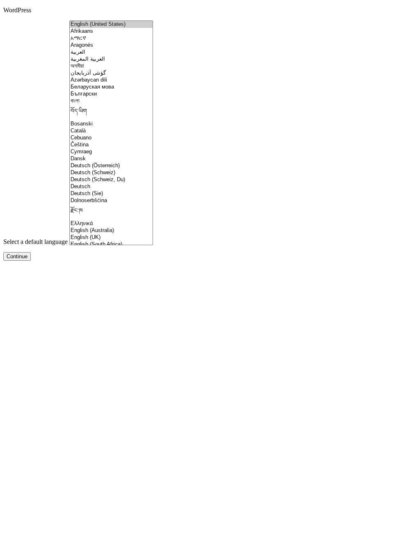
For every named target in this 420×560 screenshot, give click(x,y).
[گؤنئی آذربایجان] (111, 73)
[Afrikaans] (111, 31)
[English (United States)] (111, 24)
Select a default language (35, 241)
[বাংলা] (111, 101)
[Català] (111, 130)
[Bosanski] (111, 124)
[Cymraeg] (111, 151)
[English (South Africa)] (111, 244)
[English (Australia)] (111, 230)
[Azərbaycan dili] (111, 80)
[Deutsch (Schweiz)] (111, 172)
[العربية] (111, 52)
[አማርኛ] (111, 38)
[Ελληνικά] (111, 223)
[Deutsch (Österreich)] (111, 165)
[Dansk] (111, 158)
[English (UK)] (111, 237)
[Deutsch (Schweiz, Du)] (111, 179)
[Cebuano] (111, 137)
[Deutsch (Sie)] (111, 193)
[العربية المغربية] (111, 59)
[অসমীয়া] (111, 66)
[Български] (111, 94)
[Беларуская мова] (111, 87)
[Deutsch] (111, 186)
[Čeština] (111, 144)
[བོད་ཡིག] (111, 113)
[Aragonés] (111, 45)
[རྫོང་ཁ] (111, 212)
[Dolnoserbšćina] (111, 200)
